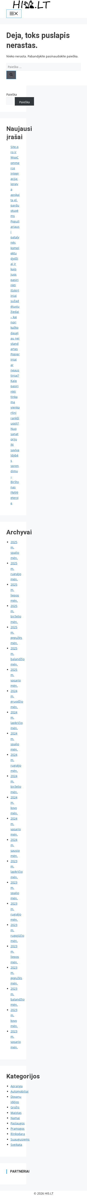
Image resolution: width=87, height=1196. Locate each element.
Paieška (11, 94)
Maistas (16, 1113)
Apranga (17, 1086)
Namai (15, 1118)
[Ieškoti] (11, 75)
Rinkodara (18, 1134)
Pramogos (17, 1129)
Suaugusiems (20, 1139)
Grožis (15, 1107)
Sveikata (16, 1145)
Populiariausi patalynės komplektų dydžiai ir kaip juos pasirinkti (15, 253)
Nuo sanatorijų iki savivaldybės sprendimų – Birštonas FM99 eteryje (15, 466)
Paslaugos (18, 1123)
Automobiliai (20, 1091)
